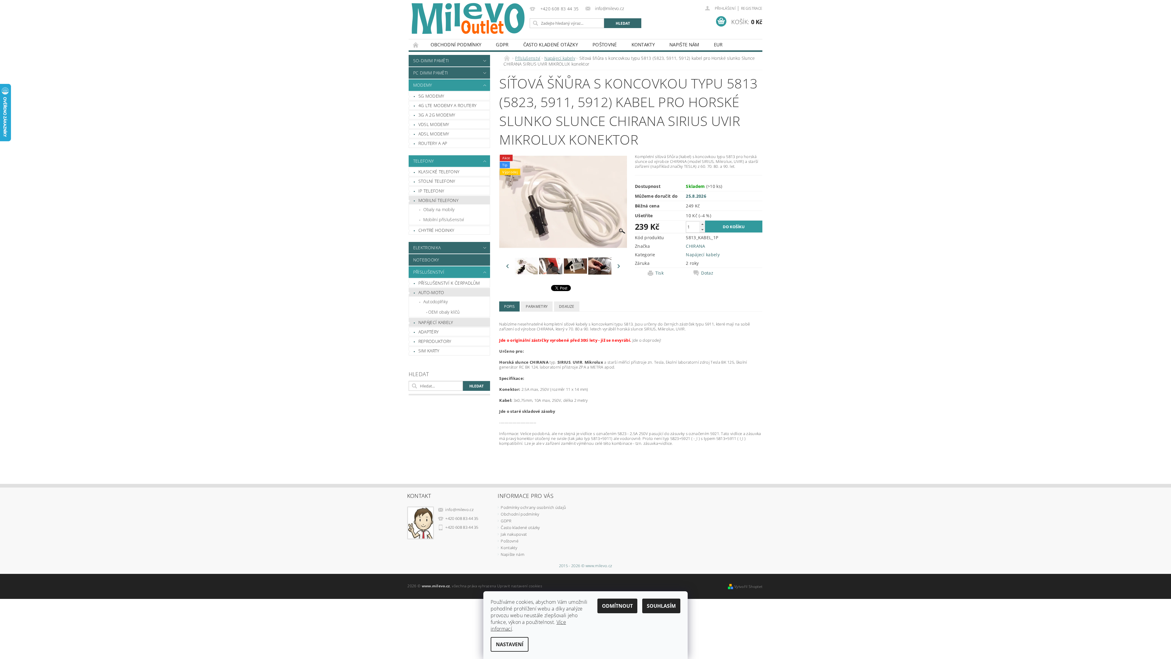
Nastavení (509, 644)
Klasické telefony (438, 172)
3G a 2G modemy (436, 115)
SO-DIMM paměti (431, 60)
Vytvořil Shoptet (748, 586)
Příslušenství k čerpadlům (449, 283)
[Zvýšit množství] (702, 224)
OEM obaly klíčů (444, 312)
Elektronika (427, 247)
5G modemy (431, 96)
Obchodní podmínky (456, 44)
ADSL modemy (433, 134)
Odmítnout (617, 606)
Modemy (422, 85)
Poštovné (605, 44)
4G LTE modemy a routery (447, 105)
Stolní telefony (436, 181)
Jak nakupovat (514, 534)
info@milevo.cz (459, 509)
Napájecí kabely (435, 322)
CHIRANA (695, 246)
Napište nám (684, 44)
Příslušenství (428, 272)
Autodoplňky (435, 301)
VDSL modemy (433, 124)
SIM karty (428, 351)
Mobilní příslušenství (443, 219)
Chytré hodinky (436, 230)
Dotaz (707, 273)
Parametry (537, 306)
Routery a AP (432, 143)
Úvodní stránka (416, 44)
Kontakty (643, 44)
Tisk (659, 273)
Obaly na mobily (439, 209)
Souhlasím (661, 606)
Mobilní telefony (438, 200)
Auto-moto (431, 292)
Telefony (423, 161)
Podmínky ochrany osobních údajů (533, 507)
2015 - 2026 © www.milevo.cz (585, 566)
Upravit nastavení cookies (519, 586)
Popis (509, 306)
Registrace (751, 8)
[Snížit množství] (702, 229)
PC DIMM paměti (430, 73)
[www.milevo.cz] (468, 18)
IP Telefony (431, 191)
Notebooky (426, 260)
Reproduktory (434, 341)
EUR (718, 44)
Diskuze (567, 306)
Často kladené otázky (550, 44)
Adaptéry (428, 332)
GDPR (502, 44)
